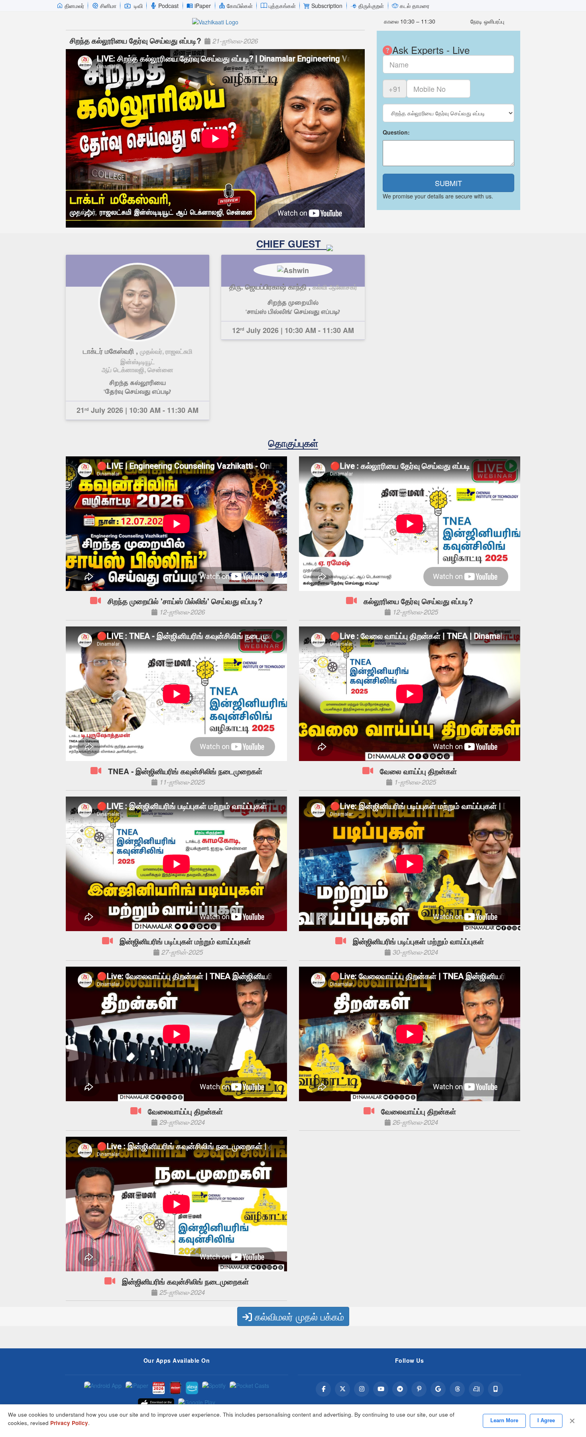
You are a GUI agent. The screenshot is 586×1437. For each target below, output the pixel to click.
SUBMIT (448, 183)
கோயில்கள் (240, 6)
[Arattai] (476, 1389)
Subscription (326, 6)
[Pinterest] (419, 1389)
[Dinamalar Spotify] (214, 1388)
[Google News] (438, 1389)
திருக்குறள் (371, 6)
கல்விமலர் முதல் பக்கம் (298, 1316)
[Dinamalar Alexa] (192, 1388)
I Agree (546, 1420)
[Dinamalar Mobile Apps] (495, 1389)
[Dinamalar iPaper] (137, 1388)
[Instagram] (361, 1389)
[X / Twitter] (342, 1389)
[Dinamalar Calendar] (158, 1388)
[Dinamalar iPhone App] (175, 1388)
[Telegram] (399, 1389)
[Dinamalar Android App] (103, 1388)
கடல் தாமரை (414, 6)
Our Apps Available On (177, 1360)
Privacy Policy (69, 1423)
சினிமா (108, 6)
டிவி (138, 6)
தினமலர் (74, 6)
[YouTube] (380, 1389)
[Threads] (457, 1389)
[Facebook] (323, 1389)
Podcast (168, 6)
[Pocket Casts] (249, 1388)
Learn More (504, 1420)
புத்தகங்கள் (282, 6)
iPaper (203, 6)
